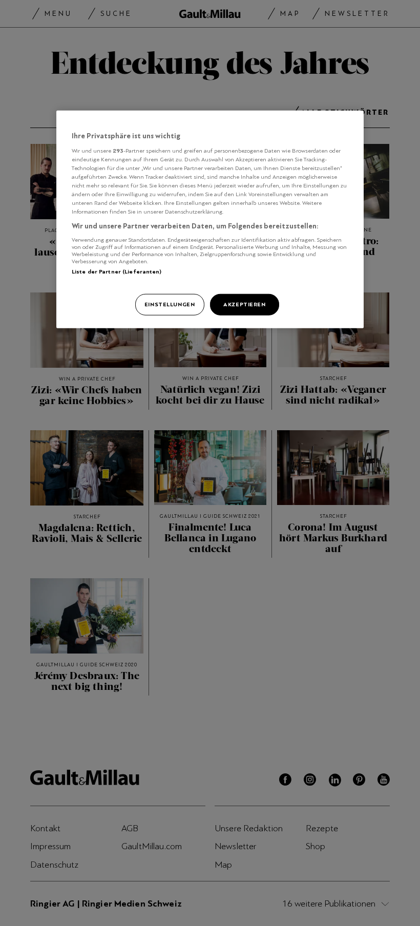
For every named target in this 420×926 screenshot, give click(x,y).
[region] (210, 219)
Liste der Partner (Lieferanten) (117, 271)
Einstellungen (169, 304)
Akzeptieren (244, 304)
